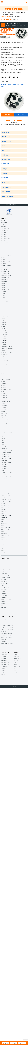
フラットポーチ (4, 419)
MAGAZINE (16, 679)
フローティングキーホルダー (8, 423)
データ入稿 (16, 669)
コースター (3, 296)
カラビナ (3, 267)
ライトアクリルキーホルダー (8, 477)
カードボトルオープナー (6, 260)
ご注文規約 (4, 172)
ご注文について (6, 131)
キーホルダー (4, 578)
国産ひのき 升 (4, 540)
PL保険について (5, 181)
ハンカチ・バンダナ (5, 398)
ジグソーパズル (4, 310)
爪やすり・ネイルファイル (7, 550)
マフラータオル (4, 450)
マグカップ (3, 442)
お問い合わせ (17, 665)
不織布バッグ (4, 552)
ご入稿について (6, 136)
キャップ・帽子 (4, 269)
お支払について (4, 667)
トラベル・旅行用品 (5, 594)
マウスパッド (4, 437)
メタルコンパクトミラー (6, 463)
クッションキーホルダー (6, 273)
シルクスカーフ (4, 325)
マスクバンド (4, 448)
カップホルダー (4, 262)
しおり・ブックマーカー (6, 308)
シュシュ (3, 319)
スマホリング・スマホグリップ (8, 350)
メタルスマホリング (5, 460)
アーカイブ (16, 677)
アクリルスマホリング (6, 237)
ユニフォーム (4, 475)
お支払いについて (7, 140)
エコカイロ (5, 81)
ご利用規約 (4, 167)
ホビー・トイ (4, 605)
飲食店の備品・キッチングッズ (8, 652)
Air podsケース (4, 219)
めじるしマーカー (5, 465)
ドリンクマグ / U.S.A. (6, 379)
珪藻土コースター (5, 538)
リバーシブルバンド (5, 502)
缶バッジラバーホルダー (6, 533)
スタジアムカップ (5, 331)
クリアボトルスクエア (6, 285)
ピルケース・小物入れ (6, 404)
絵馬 (2, 527)
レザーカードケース (5, 513)
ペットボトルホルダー (6, 429)
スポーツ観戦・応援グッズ (7, 641)
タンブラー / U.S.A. (5, 375)
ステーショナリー (5, 586)
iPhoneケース (4, 221)
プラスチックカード (5, 415)
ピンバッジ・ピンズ (5, 406)
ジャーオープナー (5, 312)
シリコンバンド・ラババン (7, 321)
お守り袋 (3, 256)
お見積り (14, 1043)
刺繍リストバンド (5, 546)
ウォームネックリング (6, 250)
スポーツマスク (4, 344)
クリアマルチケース (5, 290)
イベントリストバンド (6, 246)
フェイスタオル (4, 408)
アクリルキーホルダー (6, 231)
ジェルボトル (4, 306)
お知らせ (16, 671)
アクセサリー (4, 571)
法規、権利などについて (6, 684)
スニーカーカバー (5, 342)
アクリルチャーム (5, 233)
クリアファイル (4, 279)
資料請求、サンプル (5, 686)
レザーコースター (5, 517)
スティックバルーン (5, 335)
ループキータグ (4, 508)
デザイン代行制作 (6, 190)
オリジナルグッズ (5, 639)
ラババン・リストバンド (6, 607)
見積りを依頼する (21, 114)
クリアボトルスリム (5, 287)
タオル (2, 360)
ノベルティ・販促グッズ (6, 643)
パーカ (2, 394)
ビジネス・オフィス (5, 598)
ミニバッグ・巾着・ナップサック (9, 454)
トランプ (3, 371)
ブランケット (4, 421)
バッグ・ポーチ (4, 596)
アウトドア (3, 569)
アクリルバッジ (4, 240)
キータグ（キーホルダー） (7, 271)
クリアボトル (4, 283)
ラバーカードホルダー (6, 483)
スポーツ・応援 (4, 588)
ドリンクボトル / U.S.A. (6, 377)
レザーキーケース (5, 515)
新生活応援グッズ (5, 647)
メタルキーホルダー (5, 458)
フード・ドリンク (5, 601)
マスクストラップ (5, 446)
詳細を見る (7, 114)
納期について (6, 145)
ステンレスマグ (4, 337)
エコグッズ (3, 573)
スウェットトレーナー (6, 327)
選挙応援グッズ (4, 649)
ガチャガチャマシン (5, 690)
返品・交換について (7, 154)
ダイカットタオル (5, 358)
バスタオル (3, 396)
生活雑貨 (3, 611)
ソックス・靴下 (4, 356)
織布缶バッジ (4, 529)
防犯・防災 (3, 615)
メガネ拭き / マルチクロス (7, 456)
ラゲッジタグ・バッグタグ (7, 481)
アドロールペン (4, 244)
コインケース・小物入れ (6, 582)
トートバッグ (4, 369)
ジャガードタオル (5, 315)
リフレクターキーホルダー (7, 504)
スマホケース (4, 346)
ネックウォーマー (5, 387)
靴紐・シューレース (5, 535)
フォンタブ (3, 410)
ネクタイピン (4, 385)
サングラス (3, 304)
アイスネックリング (5, 227)
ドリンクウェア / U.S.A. (6, 373)
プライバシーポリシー (19, 685)
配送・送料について (7, 149)
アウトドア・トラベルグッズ (8, 635)
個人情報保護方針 (9, 213)
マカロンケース (4, 440)
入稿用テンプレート (18, 667)
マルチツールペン (5, 452)
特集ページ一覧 (17, 675)
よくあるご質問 (6, 158)
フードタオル (4, 425)
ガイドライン (23, 1043)
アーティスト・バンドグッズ (8, 633)
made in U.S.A (4, 631)
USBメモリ (3, 225)
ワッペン (3, 525)
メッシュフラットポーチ (6, 467)
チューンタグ (4, 367)
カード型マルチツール (6, 258)
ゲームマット (4, 294)
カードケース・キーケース (7, 576)
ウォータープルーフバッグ (7, 248)
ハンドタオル (4, 400)
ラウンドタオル (4, 479)
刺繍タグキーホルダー (6, 544)
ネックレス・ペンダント (6, 392)
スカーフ (3, 329)
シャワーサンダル (5, 317)
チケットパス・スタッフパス (8, 365)
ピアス (2, 402)
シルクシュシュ (4, 323)
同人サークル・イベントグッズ (8, 645)
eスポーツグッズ (5, 627)
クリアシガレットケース (6, 275)
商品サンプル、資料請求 (7, 195)
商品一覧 (6, 1043)
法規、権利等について (7, 186)
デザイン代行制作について (7, 688)
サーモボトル (4, 298)
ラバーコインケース (5, 492)
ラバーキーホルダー (5, 488)
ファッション (4, 603)
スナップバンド (4, 340)
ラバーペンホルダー (5, 496)
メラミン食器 (4, 469)
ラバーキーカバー (5, 485)
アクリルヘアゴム (5, 242)
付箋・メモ (3, 554)
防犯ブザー (3, 556)
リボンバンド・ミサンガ (6, 506)
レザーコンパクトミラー (6, 521)
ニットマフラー (4, 383)
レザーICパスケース (5, 510)
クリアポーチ (4, 281)
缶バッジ (3, 531)
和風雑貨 (3, 609)
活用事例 (16, 673)
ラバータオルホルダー (6, 494)
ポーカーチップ (4, 433)
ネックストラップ (5, 390)
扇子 (2, 548)
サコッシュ (3, 300)
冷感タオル (3, 558)
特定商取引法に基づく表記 (20, 687)
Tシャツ (3, 223)
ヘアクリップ (4, 427)
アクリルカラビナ (5, 229)
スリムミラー (4, 352)
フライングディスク (5, 417)
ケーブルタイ (4, 292)
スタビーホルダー (5, 333)
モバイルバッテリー (5, 473)
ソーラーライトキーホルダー (8, 354)
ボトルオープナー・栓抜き (7, 435)
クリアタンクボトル (5, 277)
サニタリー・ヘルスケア (6, 584)
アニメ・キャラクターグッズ (8, 637)
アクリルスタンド (5, 235)
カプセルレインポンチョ (6, 265)
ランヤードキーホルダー (6, 500)
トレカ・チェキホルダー (6, 381)
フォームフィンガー (5, 412)
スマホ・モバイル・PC (6, 590)
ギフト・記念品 (4, 580)
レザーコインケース (5, 519)
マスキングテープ (5, 444)
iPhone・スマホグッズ (6, 629)
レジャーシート (4, 523)
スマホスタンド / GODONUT (8, 348)
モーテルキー (4, 471)
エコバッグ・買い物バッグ (7, 254)
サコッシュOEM (5, 302)
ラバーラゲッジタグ (5, 498)
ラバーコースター (5, 490)
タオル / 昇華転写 (5, 362)
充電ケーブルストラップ (6, 542)
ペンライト (3, 431)
